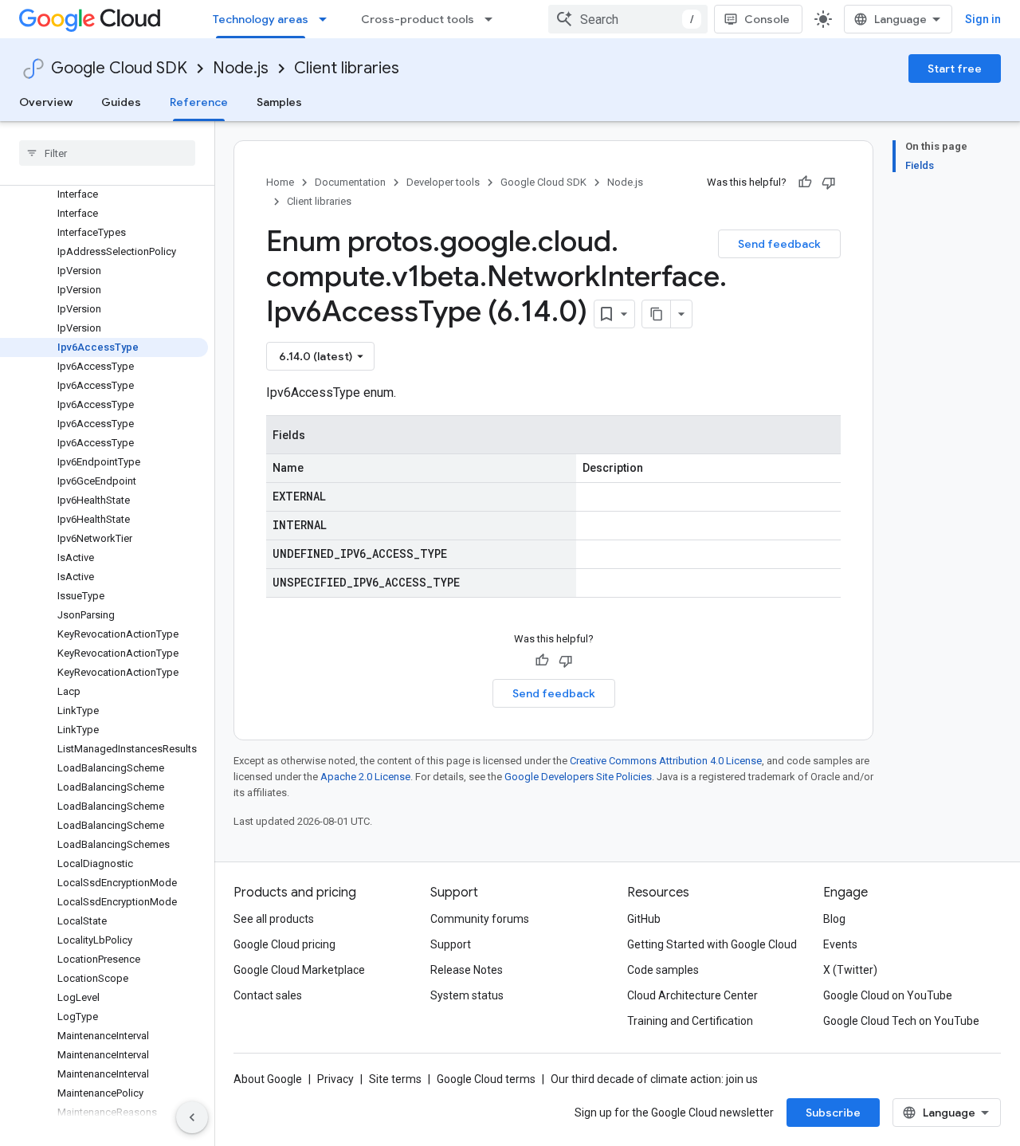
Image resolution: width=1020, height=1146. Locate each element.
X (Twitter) (850, 970)
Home (280, 182)
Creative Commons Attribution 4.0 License (666, 761)
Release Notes (466, 970)
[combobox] (628, 19)
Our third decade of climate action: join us (654, 1079)
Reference (199, 102)
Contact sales (267, 995)
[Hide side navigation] (192, 1117)
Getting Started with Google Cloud (712, 944)
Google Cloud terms (486, 1079)
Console (767, 19)
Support (450, 944)
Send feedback (779, 244)
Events (840, 944)
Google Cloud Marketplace (299, 970)
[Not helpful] (829, 182)
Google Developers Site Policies (578, 777)
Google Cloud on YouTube (887, 995)
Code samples (663, 970)
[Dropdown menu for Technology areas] (327, 19)
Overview (46, 102)
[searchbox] (107, 153)
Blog (834, 918)
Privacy (335, 1079)
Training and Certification (690, 1021)
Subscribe (833, 1112)
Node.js (241, 68)
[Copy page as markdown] (656, 314)
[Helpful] (805, 182)
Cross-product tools (417, 19)
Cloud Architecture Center (692, 995)
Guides (121, 102)
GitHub (644, 918)
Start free (955, 68)
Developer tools (443, 182)
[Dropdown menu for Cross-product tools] (493, 19)
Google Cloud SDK (119, 68)
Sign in (983, 19)
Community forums (479, 918)
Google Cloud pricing (284, 944)
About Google (267, 1079)
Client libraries (346, 68)
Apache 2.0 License (365, 777)
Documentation (350, 182)
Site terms (395, 1079)
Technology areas (260, 19)
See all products (273, 918)
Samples (279, 102)
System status (467, 995)
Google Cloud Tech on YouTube (901, 1021)
